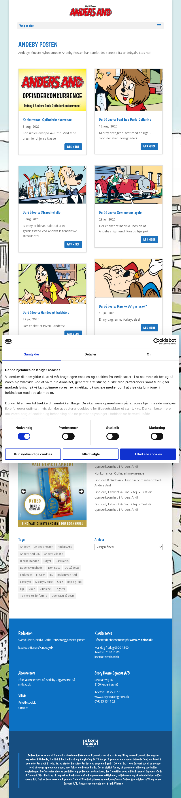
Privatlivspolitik (27, 702)
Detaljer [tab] (91, 354)
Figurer (40, 575)
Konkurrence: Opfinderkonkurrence (47, 119)
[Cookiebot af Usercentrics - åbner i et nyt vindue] (156, 341)
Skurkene (45, 589)
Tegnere (60, 589)
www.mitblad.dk (141, 640)
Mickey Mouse (44, 582)
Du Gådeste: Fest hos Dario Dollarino (125, 119)
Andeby (25, 547)
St (95, 680)
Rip (22, 589)
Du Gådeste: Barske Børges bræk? (123, 306)
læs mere (73, 146)
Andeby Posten (43, 547)
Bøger (47, 561)
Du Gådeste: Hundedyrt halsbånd (46, 312)
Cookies (23, 708)
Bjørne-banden (29, 561)
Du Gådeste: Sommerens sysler (121, 212)
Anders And (65, 547)
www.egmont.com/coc (107, 779)
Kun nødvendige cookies (33, 454)
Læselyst (25, 582)
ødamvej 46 (105, 680)
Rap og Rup (74, 582)
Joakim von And (67, 575)
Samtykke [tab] (31, 354)
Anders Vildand (53, 554)
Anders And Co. (30, 554)
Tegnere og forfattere (33, 596)
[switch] (68, 436)
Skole (31, 589)
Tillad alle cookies (148, 454)
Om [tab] (149, 354)
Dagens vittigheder (32, 568)
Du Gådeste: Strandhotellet (42, 212)
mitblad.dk (24, 684)
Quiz (60, 582)
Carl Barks (62, 561)
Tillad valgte (90, 454)
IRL (51, 575)
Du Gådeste (72, 568)
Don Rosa (54, 568)
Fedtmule (26, 575)
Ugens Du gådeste (63, 596)
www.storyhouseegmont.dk (111, 697)
